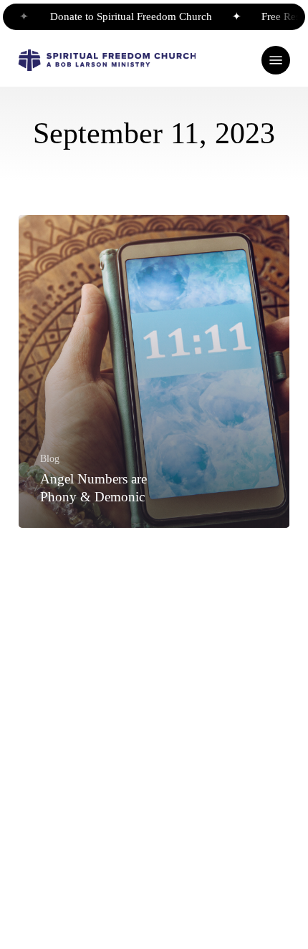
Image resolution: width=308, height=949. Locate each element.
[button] (275, 60)
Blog (49, 458)
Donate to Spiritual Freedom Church (126, 16)
